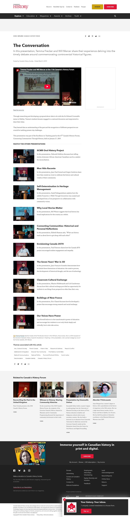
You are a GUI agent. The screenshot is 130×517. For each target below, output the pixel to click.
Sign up (86, 511)
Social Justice (65, 355)
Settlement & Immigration (21, 352)
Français (83, 7)
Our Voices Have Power (49, 315)
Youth (76, 16)
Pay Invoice (101, 462)
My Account (73, 462)
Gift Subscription (90, 462)
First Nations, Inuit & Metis (56, 352)
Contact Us (69, 7)
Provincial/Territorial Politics (51, 355)
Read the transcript (18, 110)
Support (104, 485)
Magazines (44, 16)
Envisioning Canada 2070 (50, 244)
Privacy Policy (40, 514)
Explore (18, 16)
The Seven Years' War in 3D (51, 262)
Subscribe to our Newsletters (22, 487)
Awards (57, 16)
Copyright (15, 514)
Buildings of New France (49, 297)
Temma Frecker (20, 336)
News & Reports (107, 476)
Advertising (70, 473)
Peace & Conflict (69, 348)
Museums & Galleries (56, 348)
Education (31, 16)
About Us (49, 7)
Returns (104, 482)
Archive (68, 16)
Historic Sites (44, 348)
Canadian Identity (30, 358)
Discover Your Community (38, 352)
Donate (97, 7)
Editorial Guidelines (72, 485)
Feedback (76, 7)
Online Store (106, 479)
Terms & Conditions (48, 514)
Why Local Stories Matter (50, 208)
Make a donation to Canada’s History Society (27, 476)
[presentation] (23, 156)
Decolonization (18, 358)
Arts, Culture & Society (20, 348)
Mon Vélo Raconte (46, 168)
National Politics (36, 355)
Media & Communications (21, 355)
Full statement (34, 512)
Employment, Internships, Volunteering (88, 473)
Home (15, 36)
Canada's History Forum (32, 36)
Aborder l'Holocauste (102, 400)
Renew (81, 462)
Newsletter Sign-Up (58, 7)
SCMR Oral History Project (50, 150)
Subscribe (110, 7)
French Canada (34, 348)
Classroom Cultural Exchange (52, 280)
